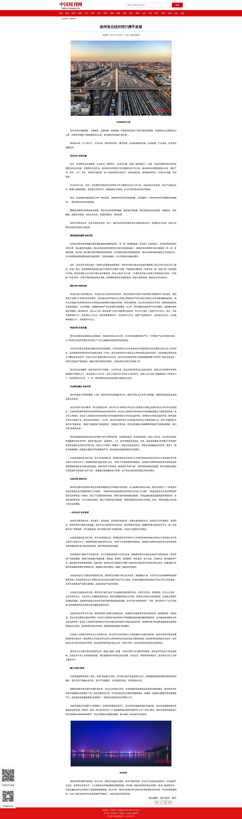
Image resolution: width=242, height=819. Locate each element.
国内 (131, 13)
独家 (125, 13)
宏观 (163, 13)
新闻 (67, 13)
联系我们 (114, 813)
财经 (73, 13)
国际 (138, 13)
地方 (156, 13)
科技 (105, 13)
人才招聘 (128, 813)
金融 (169, 13)
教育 (112, 13)
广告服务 (121, 813)
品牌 (80, 13)
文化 (86, 13)
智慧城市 (72, 19)
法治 (150, 13)
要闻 (118, 13)
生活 (99, 13)
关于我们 (107, 813)
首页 (61, 13)
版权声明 (135, 813)
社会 (144, 13)
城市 (93, 13)
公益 (176, 13)
